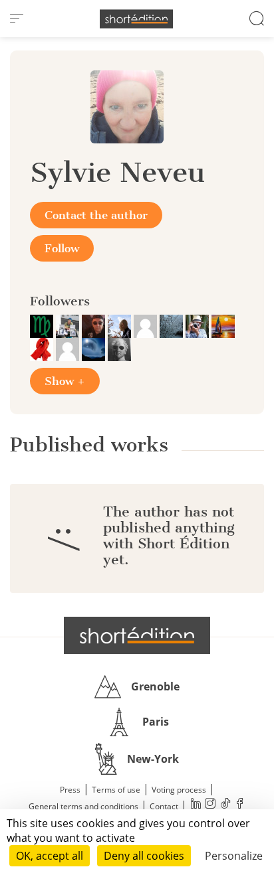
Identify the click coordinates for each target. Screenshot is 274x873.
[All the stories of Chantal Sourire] (43, 348)
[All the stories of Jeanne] (95, 348)
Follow (62, 248)
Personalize (234, 855)
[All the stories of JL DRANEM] (198, 325)
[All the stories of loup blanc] (147, 325)
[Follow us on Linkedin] (196, 805)
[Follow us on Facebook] (239, 805)
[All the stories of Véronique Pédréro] (69, 325)
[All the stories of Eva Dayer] (173, 325)
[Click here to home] (137, 635)
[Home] (136, 19)
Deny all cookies (144, 855)
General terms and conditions (83, 806)
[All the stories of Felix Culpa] (95, 325)
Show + (65, 381)
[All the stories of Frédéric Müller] (43, 325)
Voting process (179, 789)
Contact (164, 806)
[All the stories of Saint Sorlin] (119, 348)
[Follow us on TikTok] (225, 805)
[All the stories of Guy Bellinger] (69, 348)
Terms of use (116, 789)
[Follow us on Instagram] (210, 805)
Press (70, 789)
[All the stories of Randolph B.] (121, 325)
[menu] (16, 18)
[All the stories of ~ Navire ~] (223, 325)
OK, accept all (49, 855)
